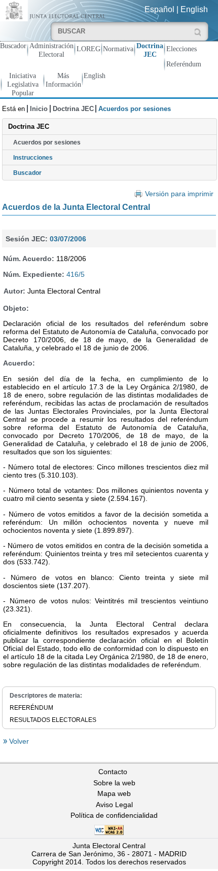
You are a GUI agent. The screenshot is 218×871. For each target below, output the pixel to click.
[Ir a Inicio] (54, 10)
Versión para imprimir (179, 194)
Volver (18, 741)
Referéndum (183, 64)
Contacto (112, 772)
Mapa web (114, 793)
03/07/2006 (68, 239)
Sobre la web (114, 783)
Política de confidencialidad (114, 815)
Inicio (39, 109)
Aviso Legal (114, 805)
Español (159, 9)
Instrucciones (33, 157)
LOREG (88, 49)
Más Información (63, 79)
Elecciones (181, 49)
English (194, 9)
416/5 (75, 274)
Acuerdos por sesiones (47, 142)
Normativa (118, 49)
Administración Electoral (51, 50)
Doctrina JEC (149, 50)
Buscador (13, 46)
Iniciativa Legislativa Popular (23, 84)
